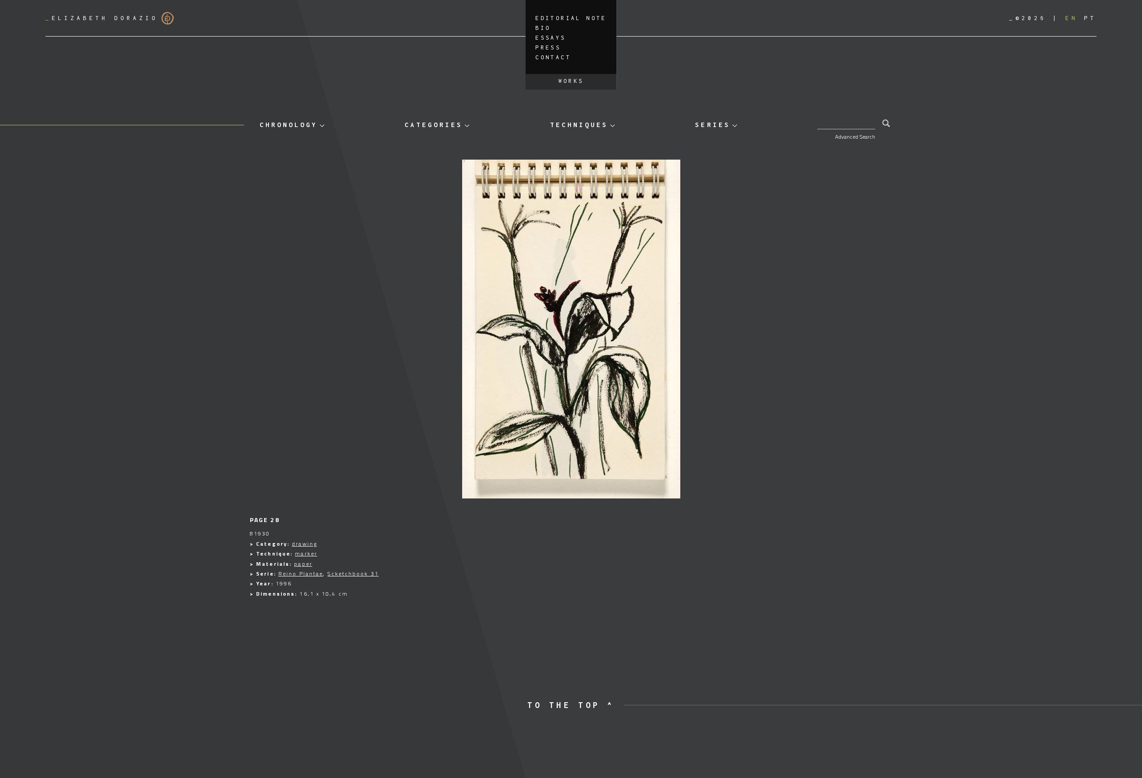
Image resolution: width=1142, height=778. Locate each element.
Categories (434, 124)
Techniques (579, 124)
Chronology (289, 124)
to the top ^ (570, 705)
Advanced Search (855, 136)
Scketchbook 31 (352, 573)
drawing (304, 543)
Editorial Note (571, 18)
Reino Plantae (300, 573)
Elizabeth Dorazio (102, 18)
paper (303, 564)
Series (712, 124)
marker (306, 553)
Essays (550, 37)
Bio (542, 28)
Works (571, 81)
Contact (553, 57)
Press (548, 47)
